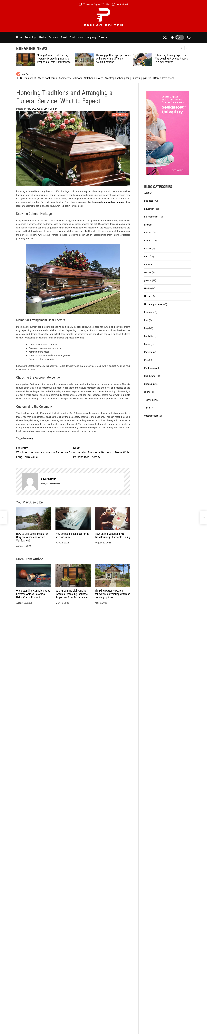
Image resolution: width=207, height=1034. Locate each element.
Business (53, 37)
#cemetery (65, 78)
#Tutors (77, 78)
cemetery (28, 438)
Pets (146, 360)
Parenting (149, 352)
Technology (30, 37)
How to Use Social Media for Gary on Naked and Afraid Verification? (32, 537)
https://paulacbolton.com (51, 484)
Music (80, 37)
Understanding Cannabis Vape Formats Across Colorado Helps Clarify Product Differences (33, 595)
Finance (103, 37)
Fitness (147, 248)
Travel (64, 37)
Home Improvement (154, 304)
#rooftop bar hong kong (118, 78)
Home (19, 37)
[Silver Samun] (30, 481)
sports (147, 392)
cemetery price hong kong (108, 202)
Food (71, 37)
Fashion (148, 232)
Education (149, 208)
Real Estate (149, 376)
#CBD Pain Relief (26, 78)
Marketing (149, 336)
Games (147, 272)
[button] (186, 48)
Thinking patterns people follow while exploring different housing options (55, 58)
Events (147, 224)
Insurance (149, 312)
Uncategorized (151, 415)
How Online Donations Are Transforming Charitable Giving (112, 535)
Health (42, 37)
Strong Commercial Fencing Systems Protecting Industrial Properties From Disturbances (72, 594)
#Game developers (163, 78)
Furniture (148, 264)
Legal (147, 328)
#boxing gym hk (142, 78)
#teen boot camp (47, 78)
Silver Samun (50, 108)
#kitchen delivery (93, 78)
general (148, 280)
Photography (150, 368)
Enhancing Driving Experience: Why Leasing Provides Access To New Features (113, 58)
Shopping (91, 37)
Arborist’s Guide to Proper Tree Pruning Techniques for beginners (171, 58)
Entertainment (151, 216)
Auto (146, 192)
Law (146, 320)
